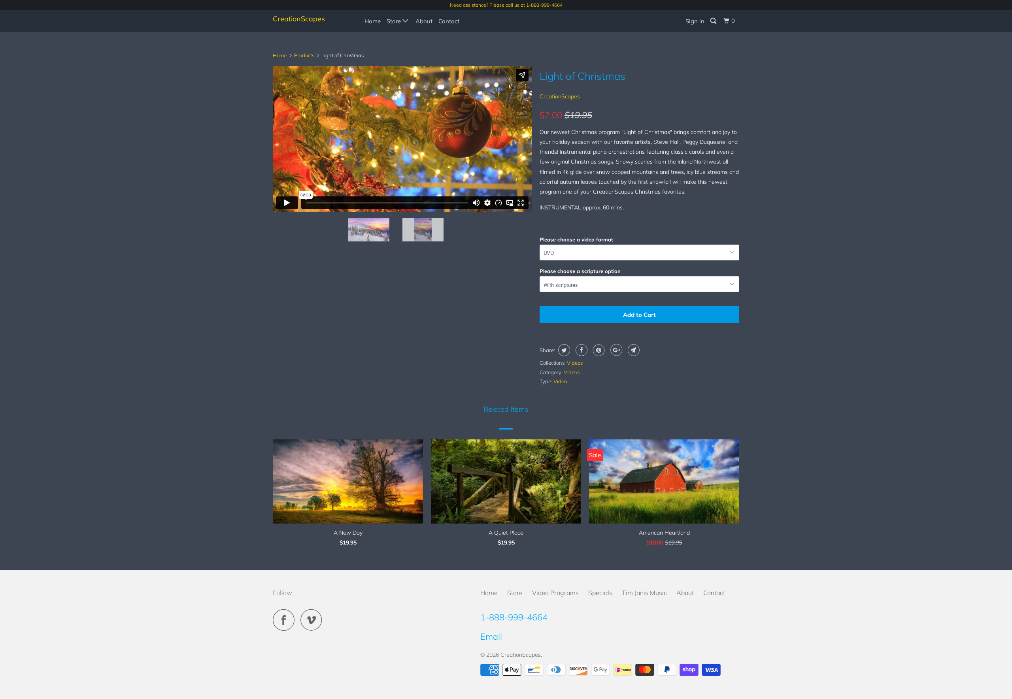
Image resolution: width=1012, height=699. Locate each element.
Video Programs (555, 593)
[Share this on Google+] (615, 350)
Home (372, 21)
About (423, 21)
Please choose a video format (576, 239)
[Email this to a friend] (633, 350)
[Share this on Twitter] (563, 350)
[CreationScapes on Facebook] (286, 620)
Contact (448, 21)
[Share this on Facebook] (580, 350)
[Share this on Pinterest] (598, 350)
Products (304, 55)
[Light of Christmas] (488, 138)
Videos (575, 363)
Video (560, 381)
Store (394, 21)
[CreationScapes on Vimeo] (313, 620)
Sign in (694, 21)
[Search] (714, 21)
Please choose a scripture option (580, 271)
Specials (600, 593)
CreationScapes (299, 18)
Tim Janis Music (644, 593)
